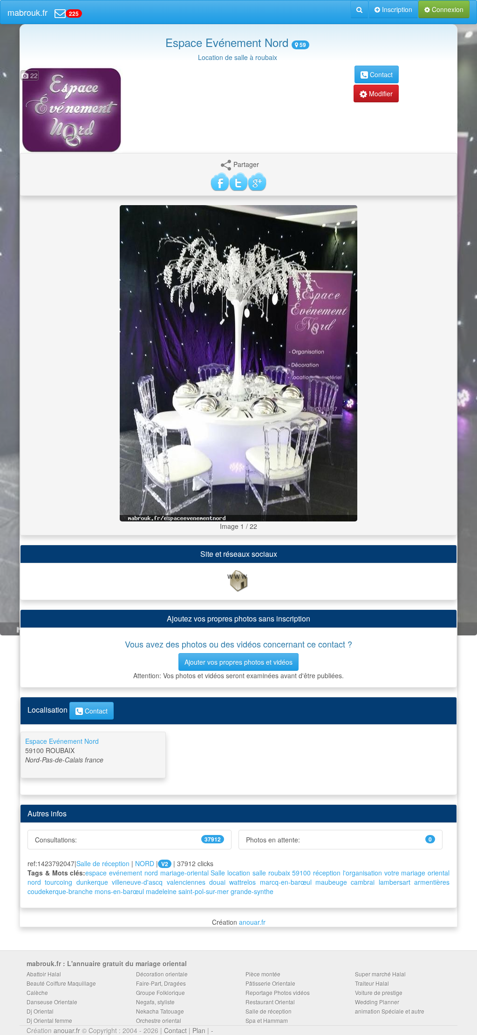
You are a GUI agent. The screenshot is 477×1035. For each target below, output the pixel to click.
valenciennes (186, 882)
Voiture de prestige (378, 992)
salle (259, 872)
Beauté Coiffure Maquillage (61, 983)
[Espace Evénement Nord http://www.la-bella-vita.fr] (238, 580)
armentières (432, 882)
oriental (439, 872)
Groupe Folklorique (160, 992)
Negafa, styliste (155, 1002)
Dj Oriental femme (49, 1020)
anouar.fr (252, 922)
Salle (218, 872)
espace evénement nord (121, 872)
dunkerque (92, 882)
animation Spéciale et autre (389, 1011)
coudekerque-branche (60, 891)
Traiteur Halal (372, 983)
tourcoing (58, 882)
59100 (301, 872)
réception (327, 872)
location (238, 872)
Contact (380, 74)
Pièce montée (262, 974)
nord (34, 882)
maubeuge (331, 882)
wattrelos (242, 882)
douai (217, 882)
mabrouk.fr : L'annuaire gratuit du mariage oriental (107, 963)
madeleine (161, 891)
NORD (144, 863)
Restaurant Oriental (270, 1002)
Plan (198, 1030)
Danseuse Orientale (52, 1002)
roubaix (279, 872)
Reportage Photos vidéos (277, 992)
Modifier (380, 93)
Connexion (446, 9)
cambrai (363, 882)
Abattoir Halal (44, 974)
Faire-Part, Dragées (161, 983)
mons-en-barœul (119, 891)
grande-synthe (252, 891)
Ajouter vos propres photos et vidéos (238, 662)
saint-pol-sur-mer (203, 891)
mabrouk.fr (27, 12)
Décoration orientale (162, 974)
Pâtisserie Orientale (270, 983)
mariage (413, 872)
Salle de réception (102, 863)
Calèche (37, 992)
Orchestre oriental (158, 1020)
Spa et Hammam (266, 1020)
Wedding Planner (377, 1002)
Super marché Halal (380, 974)
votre (391, 872)
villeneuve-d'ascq (137, 882)
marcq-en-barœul (286, 882)
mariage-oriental (184, 872)
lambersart (394, 882)
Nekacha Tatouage (160, 1011)
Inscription (396, 9)
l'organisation (362, 872)
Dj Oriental (40, 1011)
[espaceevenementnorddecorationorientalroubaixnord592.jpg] (238, 362)
